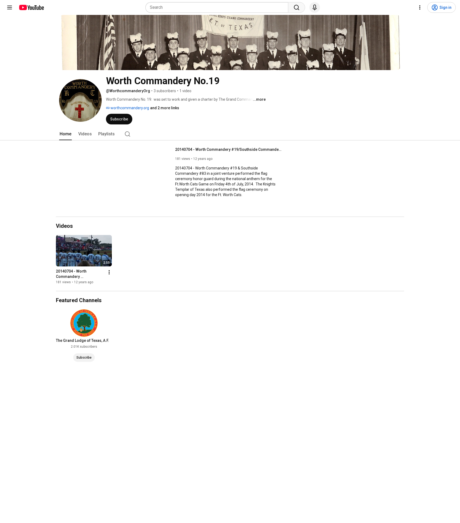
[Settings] (420, 7)
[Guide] (9, 7)
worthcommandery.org (129, 108)
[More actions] (109, 272)
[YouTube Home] (31, 7)
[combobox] (218, 7)
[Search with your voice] (314, 7)
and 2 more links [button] (164, 108)
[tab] (65, 134)
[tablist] (230, 134)
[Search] (296, 7)
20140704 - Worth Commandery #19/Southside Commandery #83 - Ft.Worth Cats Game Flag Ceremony (228, 149)
